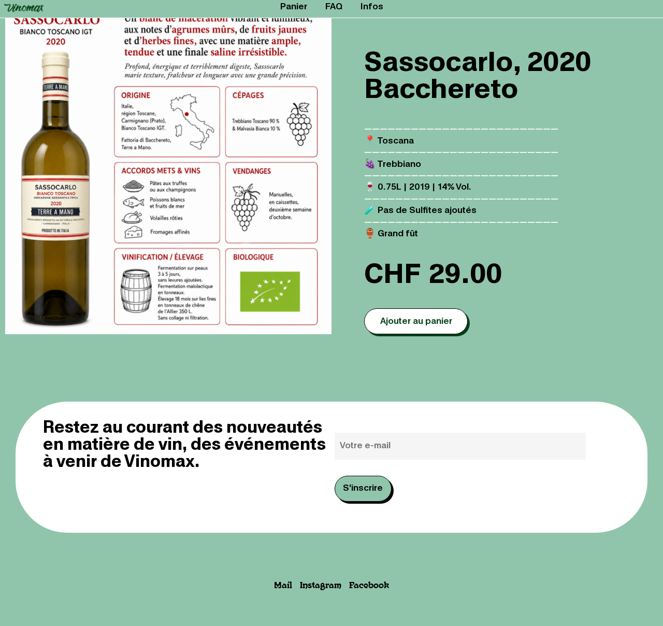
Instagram (320, 585)
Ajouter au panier (416, 321)
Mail (283, 585)
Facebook (369, 585)
